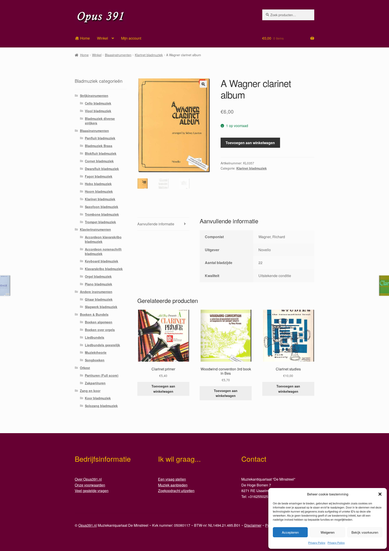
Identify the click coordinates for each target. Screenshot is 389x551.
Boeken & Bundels (94, 314)
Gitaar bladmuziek (99, 299)
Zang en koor (90, 390)
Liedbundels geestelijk (102, 345)
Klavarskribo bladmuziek (104, 269)
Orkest (85, 367)
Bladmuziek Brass (98, 145)
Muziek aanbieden (173, 485)
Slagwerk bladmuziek (101, 307)
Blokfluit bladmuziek (100, 153)
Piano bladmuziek (98, 284)
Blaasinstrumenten (118, 55)
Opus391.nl (87, 525)
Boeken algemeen (98, 322)
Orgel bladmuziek (98, 276)
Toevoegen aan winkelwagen (250, 142)
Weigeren (328, 532)
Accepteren (290, 532)
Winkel (102, 38)
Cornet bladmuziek (99, 161)
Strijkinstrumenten (94, 95)
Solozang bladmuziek (101, 405)
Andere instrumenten (96, 291)
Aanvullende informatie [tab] (155, 223)
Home (84, 55)
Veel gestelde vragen (92, 490)
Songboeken (94, 360)
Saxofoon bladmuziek (101, 206)
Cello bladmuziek (98, 103)
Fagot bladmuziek (98, 176)
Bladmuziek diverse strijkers (100, 120)
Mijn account (131, 38)
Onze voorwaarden (90, 485)
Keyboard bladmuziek (101, 261)
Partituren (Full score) (101, 375)
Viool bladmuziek (98, 111)
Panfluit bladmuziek (100, 138)
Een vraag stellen (172, 479)
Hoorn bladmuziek (99, 191)
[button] (380, 494)
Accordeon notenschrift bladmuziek (103, 251)
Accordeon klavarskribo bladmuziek (103, 239)
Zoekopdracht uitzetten (176, 490)
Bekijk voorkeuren (364, 532)
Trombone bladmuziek (102, 214)
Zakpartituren (95, 383)
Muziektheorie (95, 352)
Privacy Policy (316, 542)
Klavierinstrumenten (95, 229)
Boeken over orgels (100, 329)
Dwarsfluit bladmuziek (102, 168)
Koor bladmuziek (98, 398)
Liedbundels (94, 337)
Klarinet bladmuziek (149, 55)
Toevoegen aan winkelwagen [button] (163, 389)
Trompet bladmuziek (100, 222)
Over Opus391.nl (88, 479)
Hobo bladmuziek (98, 183)
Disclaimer (252, 525)
